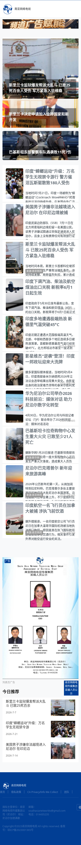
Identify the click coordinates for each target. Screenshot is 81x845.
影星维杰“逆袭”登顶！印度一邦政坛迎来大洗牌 (50, 359)
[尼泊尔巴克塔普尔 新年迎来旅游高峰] (14, 481)
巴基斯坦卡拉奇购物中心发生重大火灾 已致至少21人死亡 (50, 436)
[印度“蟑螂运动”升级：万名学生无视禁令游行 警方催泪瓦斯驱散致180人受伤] (14, 183)
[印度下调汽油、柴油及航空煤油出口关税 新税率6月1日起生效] (14, 294)
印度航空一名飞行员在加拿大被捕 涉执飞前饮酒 (50, 508)
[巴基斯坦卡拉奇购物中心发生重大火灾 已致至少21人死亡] (14, 443)
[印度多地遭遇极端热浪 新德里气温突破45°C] (14, 331)
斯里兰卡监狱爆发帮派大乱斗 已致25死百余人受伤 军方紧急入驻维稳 (50, 250)
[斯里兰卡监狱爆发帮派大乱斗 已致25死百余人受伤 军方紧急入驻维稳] (14, 257)
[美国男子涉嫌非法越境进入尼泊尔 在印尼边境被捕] (14, 219)
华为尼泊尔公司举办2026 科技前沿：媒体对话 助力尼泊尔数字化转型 (48, 399)
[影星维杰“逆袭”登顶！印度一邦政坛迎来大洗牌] (14, 369)
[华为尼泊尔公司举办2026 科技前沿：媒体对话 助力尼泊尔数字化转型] (14, 406)
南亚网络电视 (23, 9)
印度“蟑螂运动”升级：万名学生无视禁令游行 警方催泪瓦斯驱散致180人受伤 (50, 177)
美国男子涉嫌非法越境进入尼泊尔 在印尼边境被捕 (50, 209)
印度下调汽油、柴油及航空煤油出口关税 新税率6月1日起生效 (50, 287)
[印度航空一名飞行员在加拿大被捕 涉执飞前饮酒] (14, 518)
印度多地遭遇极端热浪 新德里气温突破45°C (48, 321)
